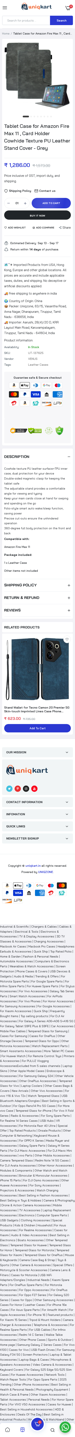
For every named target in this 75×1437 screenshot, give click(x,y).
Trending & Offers (47, 976)
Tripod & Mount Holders (45, 1320)
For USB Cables (40, 1330)
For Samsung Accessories (17, 1006)
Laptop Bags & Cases (34, 1359)
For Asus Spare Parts (25, 1310)
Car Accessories (62, 1026)
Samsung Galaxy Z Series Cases (39, 1345)
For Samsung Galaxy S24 (36, 1076)
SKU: (7, 353)
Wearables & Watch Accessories (32, 966)
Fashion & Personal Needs (40, 956)
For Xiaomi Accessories (15, 1011)
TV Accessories (29, 1210)
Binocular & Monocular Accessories (43, 1175)
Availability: (11, 347)
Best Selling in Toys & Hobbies (20, 1200)
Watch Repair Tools (13, 1379)
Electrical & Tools (26, 931)
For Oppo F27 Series (32, 1295)
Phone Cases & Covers (32, 971)
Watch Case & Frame (14, 1394)
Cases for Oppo (21, 1300)
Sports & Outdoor (60, 1340)
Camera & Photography (59, 1200)
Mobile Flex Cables (13, 1031)
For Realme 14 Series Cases (19, 1121)
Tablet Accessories (13, 1399)
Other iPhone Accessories (31, 1384)
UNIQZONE (45, 872)
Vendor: (9, 359)
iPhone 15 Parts (10, 1180)
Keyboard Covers (11, 1370)
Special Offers (62, 1265)
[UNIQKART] (36, 7)
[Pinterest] (18, 789)
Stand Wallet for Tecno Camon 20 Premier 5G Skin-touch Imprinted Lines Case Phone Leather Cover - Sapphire (36, 709)
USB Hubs (47, 1121)
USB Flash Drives (43, 1350)
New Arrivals (20, 1091)
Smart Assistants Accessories (21, 1051)
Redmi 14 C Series (31, 1335)
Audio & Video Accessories (29, 1235)
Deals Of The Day (29, 1414)
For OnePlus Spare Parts (26, 1285)
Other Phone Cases (32, 1340)
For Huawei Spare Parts (42, 986)
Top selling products (34, 1016)
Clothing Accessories (35, 1220)
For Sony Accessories (44, 1185)
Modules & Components (16, 1170)
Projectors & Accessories (17, 1190)
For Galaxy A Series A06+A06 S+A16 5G (46, 1021)
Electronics (27, 1215)
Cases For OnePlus (42, 1036)
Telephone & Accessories (51, 1325)
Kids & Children (25, 1225)
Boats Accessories (31, 1240)
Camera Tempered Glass (16, 1160)
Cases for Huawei (59, 1404)
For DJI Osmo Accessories (41, 1180)
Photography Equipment (52, 1389)
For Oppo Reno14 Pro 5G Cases (34, 1106)
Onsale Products (49, 1130)
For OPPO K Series (31, 1140)
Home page (7, 1345)
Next (67, 684)
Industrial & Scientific (14, 926)
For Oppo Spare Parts (42, 1379)
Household (45, 1225)
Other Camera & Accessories (31, 1265)
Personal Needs (39, 1399)
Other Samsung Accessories (53, 1300)
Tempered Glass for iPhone (33, 1111)
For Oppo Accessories (34, 1290)
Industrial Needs (39, 1280)
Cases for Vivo (19, 1350)
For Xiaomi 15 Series (13, 1320)
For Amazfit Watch (54, 1310)
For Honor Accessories (58, 1001)
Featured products (60, 1315)
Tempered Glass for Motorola (34, 1250)
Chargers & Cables (44, 926)
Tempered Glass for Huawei (28, 1245)
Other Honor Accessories (55, 1165)
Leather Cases (35, 1305)
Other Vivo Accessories (47, 1091)
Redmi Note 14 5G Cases (52, 1160)
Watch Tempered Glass (43, 1096)
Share (66, 227)
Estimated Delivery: (23, 243)
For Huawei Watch (13, 1056)
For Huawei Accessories (27, 1375)
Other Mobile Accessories (52, 1155)
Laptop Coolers (31, 1086)
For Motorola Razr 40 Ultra (37, 1126)
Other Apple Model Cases (27, 1071)
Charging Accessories (49, 941)
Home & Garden (10, 956)
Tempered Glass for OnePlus (43, 1255)
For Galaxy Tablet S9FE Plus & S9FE (24, 1026)
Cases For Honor (11, 1305)
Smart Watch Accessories (27, 996)
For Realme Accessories (35, 1230)
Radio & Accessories (25, 1116)
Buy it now (37, 215)
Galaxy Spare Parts (32, 1145)
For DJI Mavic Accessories (27, 1150)
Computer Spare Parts (52, 1215)
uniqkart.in (33, 866)
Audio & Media (23, 976)
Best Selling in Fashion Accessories (43, 1195)
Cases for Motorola (24, 1275)
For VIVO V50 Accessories (27, 1404)
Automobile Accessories (16, 961)
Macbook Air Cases (13, 946)
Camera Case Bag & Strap (37, 1260)
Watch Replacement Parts (50, 1046)
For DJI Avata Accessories (18, 1165)
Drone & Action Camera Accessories (26, 1205)
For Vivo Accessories (33, 991)
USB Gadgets (9, 1220)
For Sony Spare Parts (55, 1116)
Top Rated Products (22, 1130)
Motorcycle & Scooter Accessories (24, 1270)
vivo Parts (25, 1155)
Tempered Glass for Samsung (48, 1031)
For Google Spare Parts (47, 981)
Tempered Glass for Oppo (42, 1041)
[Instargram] (26, 789)
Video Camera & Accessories (52, 1364)
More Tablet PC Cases (59, 1051)
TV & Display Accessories (36, 936)
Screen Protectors (35, 1354)
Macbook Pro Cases (41, 946)
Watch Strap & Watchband (46, 1419)
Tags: (7, 365)
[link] (67, 639)
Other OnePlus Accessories (38, 1081)
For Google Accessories (54, 1006)
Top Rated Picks (61, 951)
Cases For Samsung (13, 1036)
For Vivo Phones (30, 1001)
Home (6, 33)
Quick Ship (41, 951)
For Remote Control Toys (44, 1056)
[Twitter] (9, 789)
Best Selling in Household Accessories (26, 1409)
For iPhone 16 (36, 1315)
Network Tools (55, 1375)
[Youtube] (34, 789)
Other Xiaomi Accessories (48, 1394)
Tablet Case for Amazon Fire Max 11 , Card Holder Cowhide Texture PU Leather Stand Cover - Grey (37, 137)
